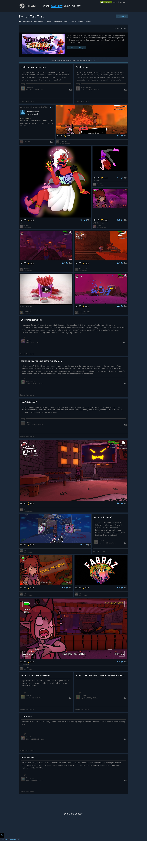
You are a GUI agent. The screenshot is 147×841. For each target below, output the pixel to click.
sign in (115, 2)
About (67, 6)
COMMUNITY (56, 6)
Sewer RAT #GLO (84, 312)
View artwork (27, 227)
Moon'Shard (82, 269)
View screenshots (65, 143)
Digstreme (26, 141)
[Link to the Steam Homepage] (28, 8)
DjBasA (83, 696)
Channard (63, 141)
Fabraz (99, 226)
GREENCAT (27, 312)
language (122, 2)
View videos (26, 313)
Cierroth (29, 737)
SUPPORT (76, 6)
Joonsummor (30, 778)
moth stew (29, 87)
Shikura (26, 226)
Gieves (101, 541)
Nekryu (28, 422)
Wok (25, 550)
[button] (73, 44)
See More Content (73, 813)
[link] (10, 839)
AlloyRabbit (27, 667)
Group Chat (122, 28)
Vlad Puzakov (30, 381)
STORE (46, 6)
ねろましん (27, 509)
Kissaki (28, 696)
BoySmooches (86, 87)
